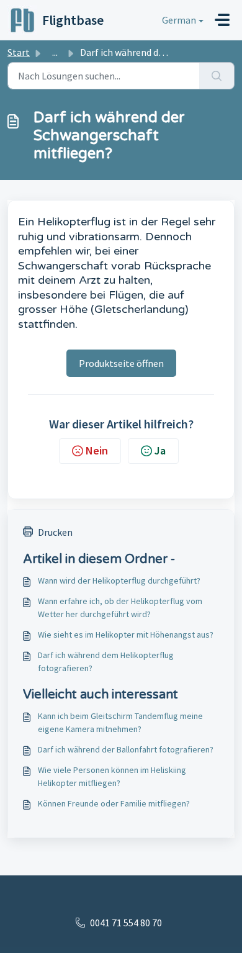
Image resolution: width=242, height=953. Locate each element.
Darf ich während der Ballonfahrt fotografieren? (125, 749)
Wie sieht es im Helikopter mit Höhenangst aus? (125, 634)
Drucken (55, 532)
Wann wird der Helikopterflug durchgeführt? (119, 580)
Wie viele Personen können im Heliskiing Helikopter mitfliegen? (112, 776)
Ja (160, 450)
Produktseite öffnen (121, 363)
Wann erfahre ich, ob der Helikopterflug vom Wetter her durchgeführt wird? (120, 607)
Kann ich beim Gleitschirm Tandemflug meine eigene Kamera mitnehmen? (120, 722)
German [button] (179, 20)
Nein (97, 450)
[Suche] (217, 75)
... (55, 52)
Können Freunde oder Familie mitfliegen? (114, 803)
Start (18, 52)
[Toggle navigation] (222, 20)
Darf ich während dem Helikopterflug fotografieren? (106, 661)
